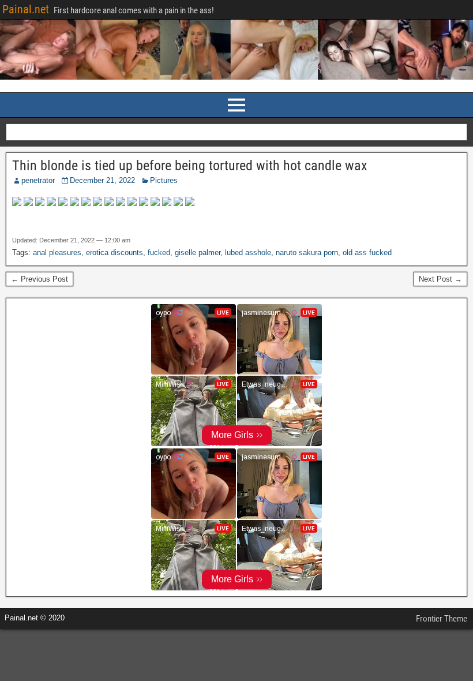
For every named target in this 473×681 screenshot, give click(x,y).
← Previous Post (39, 279)
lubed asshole (248, 252)
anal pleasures (57, 252)
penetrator (38, 180)
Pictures (164, 180)
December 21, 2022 (102, 180)
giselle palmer (197, 252)
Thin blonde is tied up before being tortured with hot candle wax (189, 166)
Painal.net (25, 9)
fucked (159, 252)
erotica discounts (114, 252)
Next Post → (440, 279)
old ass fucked (367, 252)
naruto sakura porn (307, 252)
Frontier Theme (441, 618)
